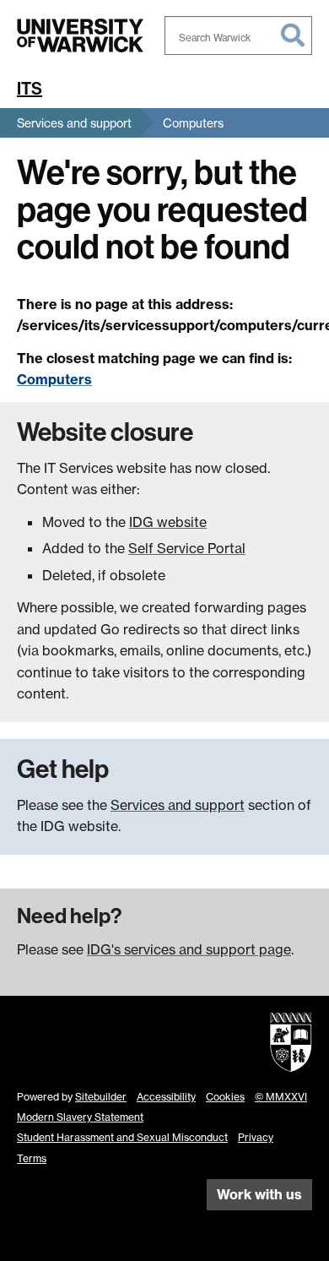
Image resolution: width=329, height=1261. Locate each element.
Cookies (225, 1096)
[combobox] (238, 35)
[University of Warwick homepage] (80, 35)
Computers (193, 123)
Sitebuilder (101, 1096)
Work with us (259, 1194)
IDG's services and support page (189, 949)
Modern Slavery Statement (80, 1117)
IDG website (168, 522)
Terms (31, 1158)
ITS (29, 89)
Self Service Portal (186, 548)
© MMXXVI (281, 1096)
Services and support (74, 123)
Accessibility (166, 1096)
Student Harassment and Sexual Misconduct (122, 1137)
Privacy (255, 1137)
